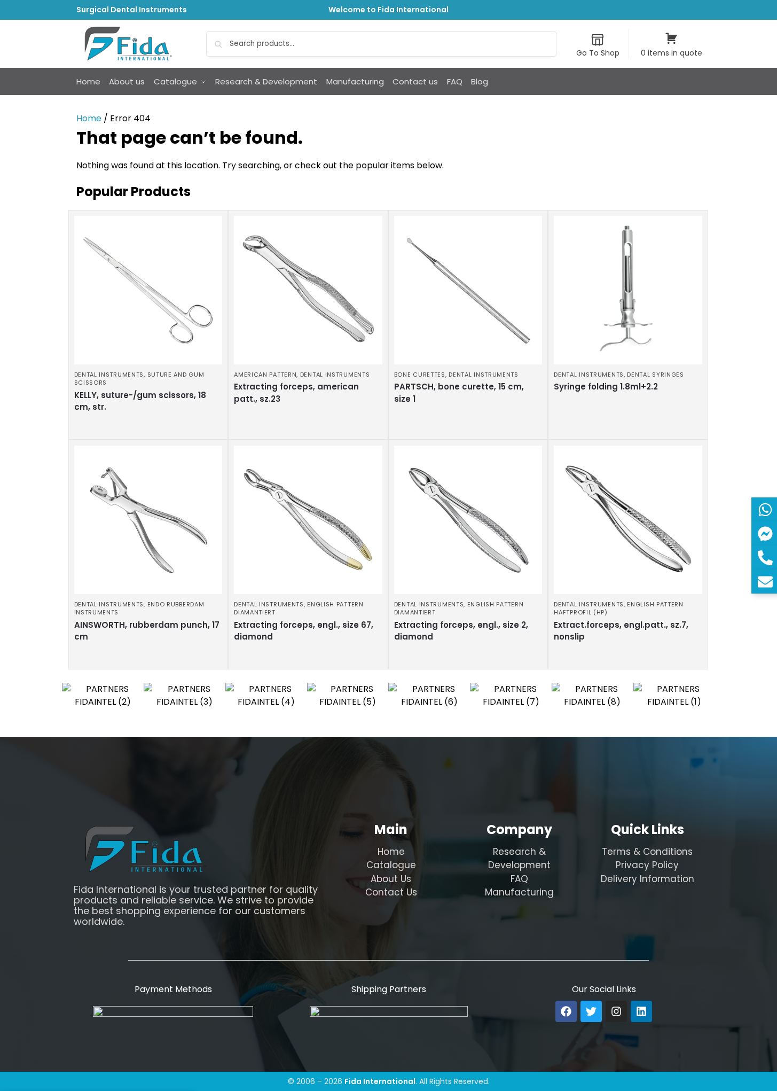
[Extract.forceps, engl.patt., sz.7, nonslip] (628, 520)
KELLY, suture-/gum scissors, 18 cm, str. (140, 401)
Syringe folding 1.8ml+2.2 (606, 386)
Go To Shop (597, 53)
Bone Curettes (419, 374)
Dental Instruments (109, 374)
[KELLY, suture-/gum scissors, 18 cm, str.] (148, 290)
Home (88, 118)
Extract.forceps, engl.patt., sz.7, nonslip (621, 631)
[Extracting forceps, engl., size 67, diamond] (308, 520)
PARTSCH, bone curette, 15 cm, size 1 (459, 392)
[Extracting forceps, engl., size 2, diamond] (468, 520)
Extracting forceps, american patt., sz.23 (296, 392)
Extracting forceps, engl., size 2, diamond (461, 631)
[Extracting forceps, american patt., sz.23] (308, 290)
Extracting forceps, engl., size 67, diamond (303, 631)
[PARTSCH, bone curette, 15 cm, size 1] (468, 290)
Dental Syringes (655, 374)
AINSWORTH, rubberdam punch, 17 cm (146, 631)
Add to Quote (145, 428)
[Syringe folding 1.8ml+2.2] (628, 290)
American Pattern (265, 374)
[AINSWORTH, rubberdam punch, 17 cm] (148, 520)
